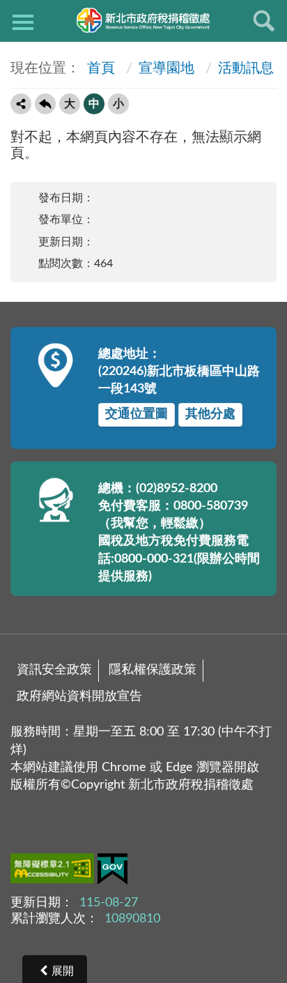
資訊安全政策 (54, 670)
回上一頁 (45, 103)
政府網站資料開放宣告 (79, 696)
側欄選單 (23, 21)
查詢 (264, 21)
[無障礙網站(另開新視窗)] (54, 870)
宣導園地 (166, 68)
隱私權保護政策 (152, 670)
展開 (63, 971)
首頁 (99, 68)
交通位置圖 (136, 414)
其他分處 (210, 414)
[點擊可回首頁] (143, 20)
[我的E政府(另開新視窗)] (112, 871)
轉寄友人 (20, 103)
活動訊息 (246, 68)
